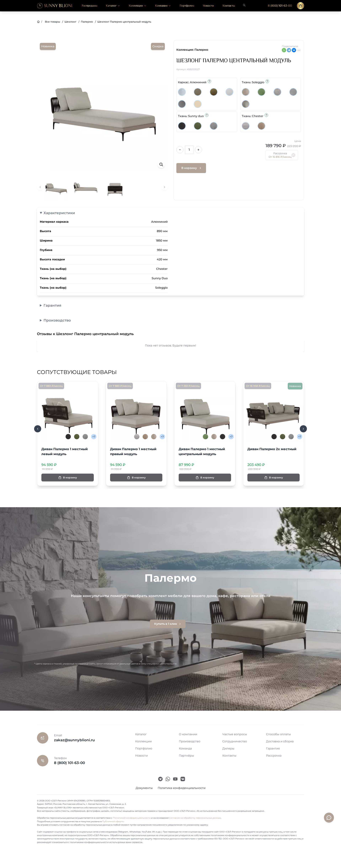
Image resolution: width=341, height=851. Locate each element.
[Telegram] (289, 50)
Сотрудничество (234, 741)
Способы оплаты (278, 734)
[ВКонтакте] (294, 50)
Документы (144, 788)
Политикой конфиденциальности (132, 817)
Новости (208, 5)
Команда (185, 748)
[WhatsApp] (284, 50)
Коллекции (136, 5)
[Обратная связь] (329, 818)
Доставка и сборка (280, 741)
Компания (161, 5)
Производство (57, 320)
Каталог (111, 5)
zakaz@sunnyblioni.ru (74, 740)
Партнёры (186, 755)
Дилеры (228, 748)
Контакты (229, 5)
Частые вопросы (234, 734)
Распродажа (89, 5)
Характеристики (59, 213)
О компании (188, 734)
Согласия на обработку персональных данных (195, 817)
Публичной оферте (112, 821)
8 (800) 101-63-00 (280, 5)
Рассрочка (274, 755)
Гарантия (52, 305)
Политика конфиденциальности (181, 788)
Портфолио (187, 5)
